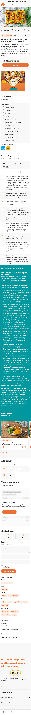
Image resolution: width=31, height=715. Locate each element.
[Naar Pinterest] (26, 679)
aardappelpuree (7, 323)
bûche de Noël (14, 359)
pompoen (17, 317)
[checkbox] (20, 172)
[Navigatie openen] (28, 4)
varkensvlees (22, 315)
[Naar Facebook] (29, 679)
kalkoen (23, 290)
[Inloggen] (25, 4)
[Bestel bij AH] (3, 148)
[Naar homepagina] (7, 5)
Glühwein (22, 371)
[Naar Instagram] (22, 679)
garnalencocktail (8, 346)
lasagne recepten (6, 401)
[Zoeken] (21, 4)
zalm (7, 317)
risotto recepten (21, 400)
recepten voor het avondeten (19, 392)
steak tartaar (11, 333)
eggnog (5, 375)
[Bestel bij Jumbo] (8, 148)
